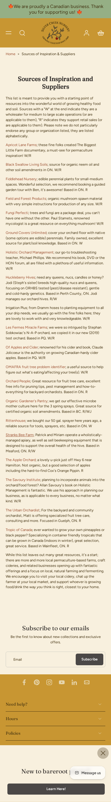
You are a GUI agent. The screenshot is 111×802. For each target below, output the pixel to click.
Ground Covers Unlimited (26, 233)
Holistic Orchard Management (30, 252)
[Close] (103, 753)
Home (10, 54)
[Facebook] (24, 682)
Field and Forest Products (26, 198)
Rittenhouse (15, 420)
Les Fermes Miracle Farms (26, 328)
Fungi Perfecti (17, 213)
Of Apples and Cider (22, 347)
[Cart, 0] (99, 33)
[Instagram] (49, 682)
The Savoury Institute (23, 480)
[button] (8, 32)
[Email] (87, 682)
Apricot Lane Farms (21, 145)
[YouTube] (62, 682)
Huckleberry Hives (20, 277)
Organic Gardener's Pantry (27, 401)
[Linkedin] (74, 682)
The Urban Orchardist (23, 510)
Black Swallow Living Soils (27, 165)
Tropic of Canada (19, 530)
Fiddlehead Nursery (21, 179)
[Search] (22, 32)
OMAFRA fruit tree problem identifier (35, 367)
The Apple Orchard (21, 460)
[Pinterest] (36, 682)
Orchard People (18, 381)
